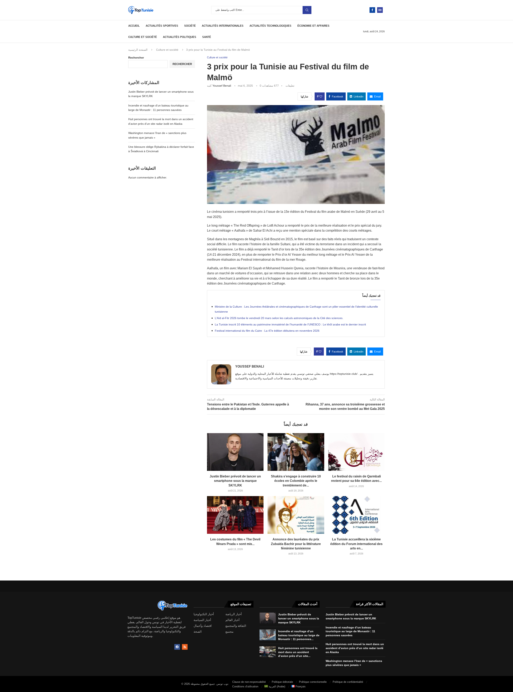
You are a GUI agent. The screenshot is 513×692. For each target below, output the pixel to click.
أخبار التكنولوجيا (204, 614)
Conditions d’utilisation (245, 686)
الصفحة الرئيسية (137, 49)
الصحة (198, 631)
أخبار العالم (232, 619)
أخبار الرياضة (233, 614)
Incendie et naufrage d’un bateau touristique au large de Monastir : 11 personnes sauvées (350, 631)
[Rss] (185, 647)
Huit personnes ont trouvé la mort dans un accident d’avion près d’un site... (297, 652)
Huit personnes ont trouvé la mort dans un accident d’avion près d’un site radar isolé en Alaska (355, 647)
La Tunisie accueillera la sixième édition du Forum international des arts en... (356, 544)
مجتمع (229, 631)
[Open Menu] (380, 10)
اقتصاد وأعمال (203, 625)
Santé (206, 37)
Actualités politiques (179, 37)
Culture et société (142, 37)
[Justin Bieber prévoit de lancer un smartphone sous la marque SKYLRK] (235, 452)
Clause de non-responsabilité (249, 681)
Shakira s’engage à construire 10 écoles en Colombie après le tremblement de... (296, 481)
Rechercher (136, 57)
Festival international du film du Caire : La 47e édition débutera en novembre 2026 (267, 330)
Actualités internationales (222, 25)
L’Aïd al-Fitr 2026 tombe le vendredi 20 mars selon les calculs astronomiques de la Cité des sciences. (279, 318)
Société (190, 25)
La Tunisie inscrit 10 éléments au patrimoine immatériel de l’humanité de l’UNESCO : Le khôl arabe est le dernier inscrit (290, 324)
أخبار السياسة (202, 619)
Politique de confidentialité (348, 681)
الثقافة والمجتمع (235, 625)
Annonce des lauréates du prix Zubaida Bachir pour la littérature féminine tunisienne (296, 544)
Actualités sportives (162, 25)
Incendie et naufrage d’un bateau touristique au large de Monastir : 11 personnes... (298, 635)
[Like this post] (320, 96)
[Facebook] (372, 10)
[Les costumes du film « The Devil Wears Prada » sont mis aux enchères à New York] (235, 515)
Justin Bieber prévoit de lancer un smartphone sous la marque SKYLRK (235, 481)
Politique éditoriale (282, 681)
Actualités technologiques (270, 25)
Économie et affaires (313, 25)
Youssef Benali (221, 85)
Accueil (134, 25)
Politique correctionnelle (313, 681)
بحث (307, 10)
